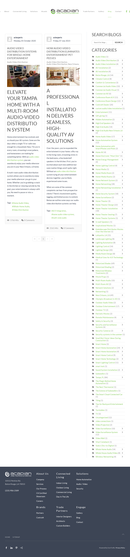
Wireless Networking (104, 457)
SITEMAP (16, 537)
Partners (40, 513)
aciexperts (18, 37)
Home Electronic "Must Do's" (108, 156)
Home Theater (102, 201)
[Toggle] (123, 60)
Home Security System (105, 194)
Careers (39, 501)
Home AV (99, 152)
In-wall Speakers (102, 222)
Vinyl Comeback (102, 442)
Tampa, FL (100, 377)
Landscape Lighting (104, 239)
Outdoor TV (100, 310)
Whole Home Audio (104, 449)
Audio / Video (81, 484)
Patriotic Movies (103, 314)
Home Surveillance (103, 197)
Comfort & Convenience (106, 82)
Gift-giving (100, 116)
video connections (103, 421)
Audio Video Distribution (17, 62)
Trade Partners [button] (89, 11)
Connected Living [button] (20, 11)
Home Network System (105, 180)
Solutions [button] (34, 11)
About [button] (6, 11)
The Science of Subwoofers (107, 391)
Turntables (100, 410)
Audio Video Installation (106, 64)
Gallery (101, 11)
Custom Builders (63, 526)
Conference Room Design (106, 101)
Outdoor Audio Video (104, 302)
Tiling (98, 400)
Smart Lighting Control (105, 362)
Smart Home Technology (106, 359)
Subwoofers (100, 373)
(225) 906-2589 (12, 490)
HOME (7, 537)
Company (40, 479)
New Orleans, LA (103, 295)
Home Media (101, 169)
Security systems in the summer (109, 334)
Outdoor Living (62, 487)
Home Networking (103, 184)
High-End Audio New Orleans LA (109, 130)
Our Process (41, 488)
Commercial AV (102, 93)
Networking (100, 291)
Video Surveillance (103, 428)
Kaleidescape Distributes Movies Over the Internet (109, 230)
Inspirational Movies (104, 225)
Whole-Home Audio (21, 206)
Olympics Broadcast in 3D (106, 299)
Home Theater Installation (107, 208)
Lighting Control (102, 246)
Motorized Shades (103, 263)
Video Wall (100, 438)
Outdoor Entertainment (105, 306)
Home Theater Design (105, 205)
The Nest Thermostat (104, 387)
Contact (118, 11)
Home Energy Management (107, 159)
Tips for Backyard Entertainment (109, 404)
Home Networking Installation (108, 188)
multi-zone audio (60, 218)
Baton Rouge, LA (102, 75)
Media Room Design (104, 254)
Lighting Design (102, 250)
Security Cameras (103, 331)
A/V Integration (59, 211)
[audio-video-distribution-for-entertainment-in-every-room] (23, 76)
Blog (109, 11)
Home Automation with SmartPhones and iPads (105, 147)
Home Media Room (103, 173)
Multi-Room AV (102, 284)
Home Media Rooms (104, 176)
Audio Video (101, 57)
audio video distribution (66, 171)
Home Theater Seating (105, 214)
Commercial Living (64, 492)
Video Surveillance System (107, 432)
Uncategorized (102, 417)
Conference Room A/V (105, 97)
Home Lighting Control (105, 165)
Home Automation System (106, 140)
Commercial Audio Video (106, 86)
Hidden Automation (104, 119)
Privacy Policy (120, 548)
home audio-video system (63, 214)
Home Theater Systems (105, 218)
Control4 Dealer (102, 105)
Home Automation (84, 479)
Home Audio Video (21, 203)
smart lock (100, 366)
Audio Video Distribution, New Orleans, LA (64, 64)
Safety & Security (103, 321)
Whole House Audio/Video (107, 453)
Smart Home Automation (106, 348)
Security (79, 488)
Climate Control (102, 79)
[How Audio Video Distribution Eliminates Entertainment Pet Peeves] (63, 76)
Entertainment (102, 112)
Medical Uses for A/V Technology (109, 257)
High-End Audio (102, 127)
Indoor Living (61, 483)
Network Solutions (103, 288)
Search (119, 42)
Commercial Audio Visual (106, 90)
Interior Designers (64, 516)
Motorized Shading (103, 267)
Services (39, 484)
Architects (60, 521)
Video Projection (102, 425)
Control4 (40, 517)
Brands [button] (44, 11)
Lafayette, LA (101, 235)
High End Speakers (103, 123)
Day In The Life (62, 496)
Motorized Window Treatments (104, 272)
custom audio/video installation (109, 108)
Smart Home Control (104, 355)
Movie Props (101, 277)
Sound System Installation (107, 370)
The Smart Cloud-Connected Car (109, 394)
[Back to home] (65, 11)
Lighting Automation (104, 242)
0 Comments (29, 220)
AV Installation (102, 68)
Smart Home (101, 344)
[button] (123, 534)
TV (97, 414)
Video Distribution (21, 210)
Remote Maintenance (105, 317)
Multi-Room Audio (103, 280)
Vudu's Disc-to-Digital (105, 445)
